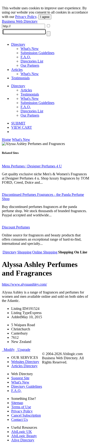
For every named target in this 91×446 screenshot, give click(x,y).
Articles (17, 70)
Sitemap (17, 403)
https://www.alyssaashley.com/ (24, 284)
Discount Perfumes (16, 227)
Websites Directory (25, 362)
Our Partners (30, 65)
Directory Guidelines (26, 386)
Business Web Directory (20, 21)
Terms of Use (21, 407)
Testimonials (20, 78)
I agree (44, 17)
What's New (30, 49)
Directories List (32, 61)
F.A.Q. (26, 57)
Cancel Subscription (26, 415)
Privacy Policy (25, 17)
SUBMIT (18, 123)
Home (6, 140)
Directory (18, 44)
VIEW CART (21, 127)
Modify (8, 350)
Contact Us (19, 420)
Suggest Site (20, 378)
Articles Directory (24, 366)
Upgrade (23, 350)
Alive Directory (22, 440)
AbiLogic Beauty (24, 436)
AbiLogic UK (21, 432)
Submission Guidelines (37, 53)
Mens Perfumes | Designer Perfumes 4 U (32, 166)
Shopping (24, 252)
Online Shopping (44, 252)
